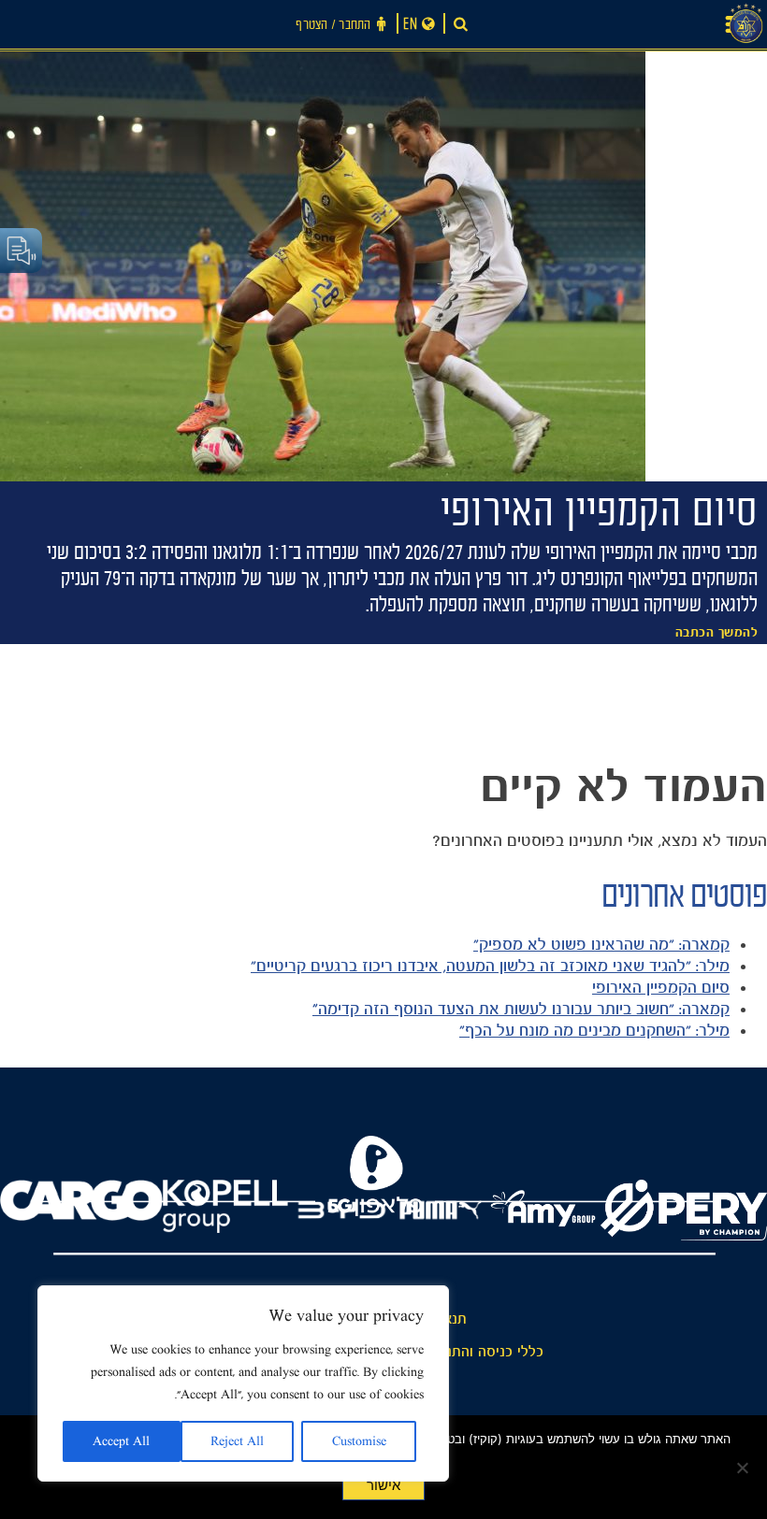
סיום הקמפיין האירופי (661, 987)
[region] (243, 1383)
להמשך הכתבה (717, 632)
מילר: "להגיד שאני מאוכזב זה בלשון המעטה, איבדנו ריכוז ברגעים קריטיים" (490, 965)
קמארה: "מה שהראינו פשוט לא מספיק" (601, 944)
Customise (359, 1441)
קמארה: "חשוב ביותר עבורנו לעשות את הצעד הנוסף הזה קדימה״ (521, 1008)
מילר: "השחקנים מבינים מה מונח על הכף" (594, 1030)
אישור (383, 1485)
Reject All (237, 1441)
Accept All (121, 1441)
